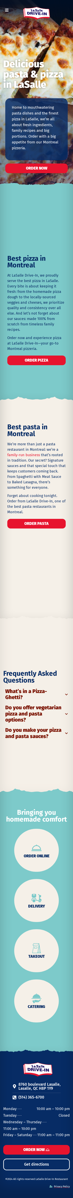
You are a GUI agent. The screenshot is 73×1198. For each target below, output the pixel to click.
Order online (36, 856)
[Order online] (36, 848)
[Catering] (36, 999)
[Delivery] (36, 898)
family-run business (23, 455)
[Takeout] (36, 948)
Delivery (36, 906)
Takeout (36, 956)
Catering (36, 1006)
